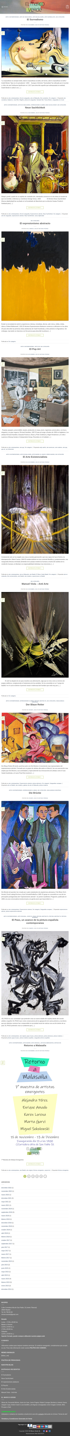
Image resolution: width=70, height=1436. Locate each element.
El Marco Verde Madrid (47, 454)
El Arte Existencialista (35, 457)
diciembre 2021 (6, 1198)
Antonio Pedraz (44, 24)
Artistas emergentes (47, 1042)
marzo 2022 (5, 1195)
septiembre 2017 (6, 1243)
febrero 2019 (5, 1219)
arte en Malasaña (38, 17)
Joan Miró (16, 100)
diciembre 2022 (6, 1188)
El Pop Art (35, 349)
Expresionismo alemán (38, 104)
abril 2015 (4, 1275)
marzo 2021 (5, 1205)
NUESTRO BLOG (7, 1365)
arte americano (50, 447)
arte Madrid (36, 454)
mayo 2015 (5, 1271)
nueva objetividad (39, 215)
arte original (22, 916)
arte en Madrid (11, 785)
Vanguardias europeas (56, 783)
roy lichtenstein (10, 449)
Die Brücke (35, 793)
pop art (3, 449)
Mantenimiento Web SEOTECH (35, 1433)
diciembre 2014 (6, 1289)
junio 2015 (4, 1268)
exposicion (57, 1042)
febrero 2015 (5, 1282)
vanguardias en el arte (58, 100)
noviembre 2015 (6, 1261)
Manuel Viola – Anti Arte (35, 584)
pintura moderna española (26, 1038)
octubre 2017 (5, 1240)
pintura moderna (43, 785)
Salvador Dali (40, 100)
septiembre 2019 (6, 1212)
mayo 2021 (5, 1201)
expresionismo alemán (18, 215)
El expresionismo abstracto (35, 223)
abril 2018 (4, 1233)
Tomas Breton (48, 100)
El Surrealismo (35, 19)
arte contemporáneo (12, 17)
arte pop (37, 346)
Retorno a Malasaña (35, 1045)
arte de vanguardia (6, 215)
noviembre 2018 (6, 1226)
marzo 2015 (5, 1278)
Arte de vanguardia (26, 17)
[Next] (45, 1176)
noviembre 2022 (6, 1191)
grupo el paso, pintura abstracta (37, 916)
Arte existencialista (12, 576)
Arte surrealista (49, 17)
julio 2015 (4, 1265)
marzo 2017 (5, 1254)
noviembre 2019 (6, 1208)
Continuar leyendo (35, 91)
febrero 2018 (5, 1236)
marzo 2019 (5, 1215)
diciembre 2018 (6, 1223)
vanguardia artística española (42, 1038)
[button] (4, 7)
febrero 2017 (5, 1258)
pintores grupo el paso (13, 1038)
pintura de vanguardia (30, 100)
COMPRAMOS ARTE (8, 1412)
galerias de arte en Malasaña (31, 785)
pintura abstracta (40, 700)
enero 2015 (5, 1285)
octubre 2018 (5, 1230)
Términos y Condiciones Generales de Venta (16, 1418)
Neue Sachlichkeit (51, 104)
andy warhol (43, 447)
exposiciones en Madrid (38, 576)
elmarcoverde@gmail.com (9, 1314)
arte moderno (58, 447)
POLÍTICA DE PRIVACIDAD (10, 1360)
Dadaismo (10, 100)
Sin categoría (60, 17)
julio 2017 (4, 1247)
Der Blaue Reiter (35, 704)
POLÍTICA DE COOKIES (38, 1348)
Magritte (22, 100)
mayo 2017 (5, 1250)
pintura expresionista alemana (14, 911)
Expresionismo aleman (30, 790)
